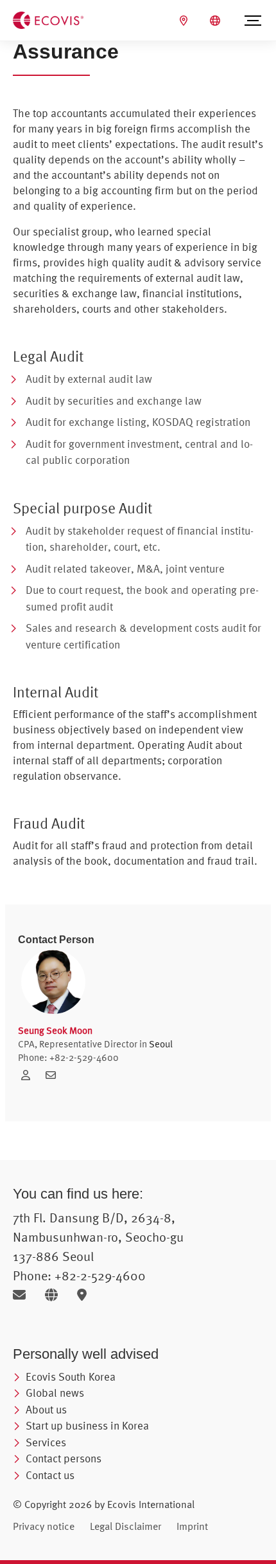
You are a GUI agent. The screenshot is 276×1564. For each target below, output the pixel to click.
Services (46, 1442)
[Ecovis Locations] (185, 20)
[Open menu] (253, 20)
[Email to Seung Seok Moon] (54, 1075)
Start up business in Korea (87, 1425)
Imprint (192, 1526)
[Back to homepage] (48, 19)
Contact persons (63, 1458)
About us (46, 1409)
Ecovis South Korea (71, 1376)
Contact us (50, 1475)
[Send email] (24, 1294)
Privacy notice (43, 1526)
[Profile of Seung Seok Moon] (30, 1075)
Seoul (161, 1043)
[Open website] (56, 1294)
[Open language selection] (216, 20)
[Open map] (85, 1294)
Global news (55, 1392)
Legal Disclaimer (125, 1526)
